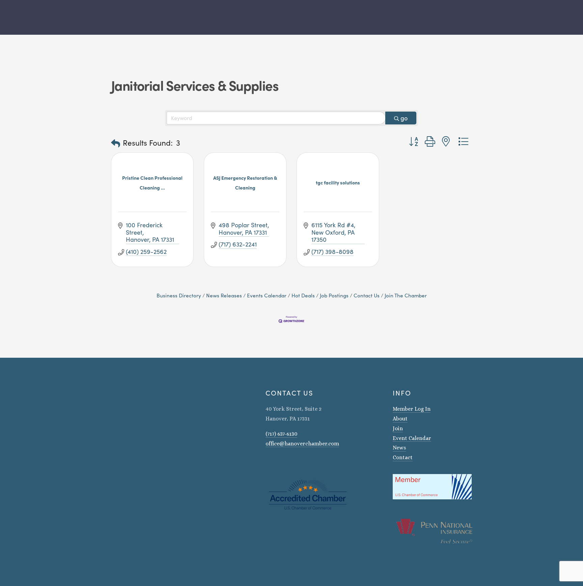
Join (398, 428)
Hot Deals (303, 295)
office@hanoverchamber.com (302, 443)
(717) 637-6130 (281, 434)
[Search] (108, 17)
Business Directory (179, 295)
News (399, 447)
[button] (115, 143)
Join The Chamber (406, 295)
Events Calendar (266, 295)
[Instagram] (268, 462)
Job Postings (334, 295)
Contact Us (367, 295)
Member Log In (412, 409)
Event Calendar (412, 438)
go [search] (404, 118)
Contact (403, 457)
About (400, 418)
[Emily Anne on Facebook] (277, 462)
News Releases (224, 295)
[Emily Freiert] (285, 462)
